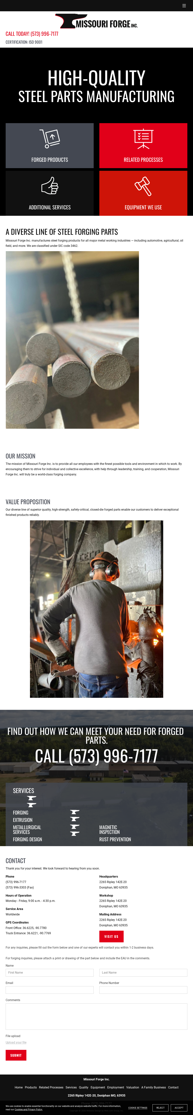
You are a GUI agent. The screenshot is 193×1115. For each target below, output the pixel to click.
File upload (13, 1036)
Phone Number (109, 983)
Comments (13, 1000)
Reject (160, 1108)
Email (9, 983)
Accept (179, 1108)
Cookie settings (137, 1108)
